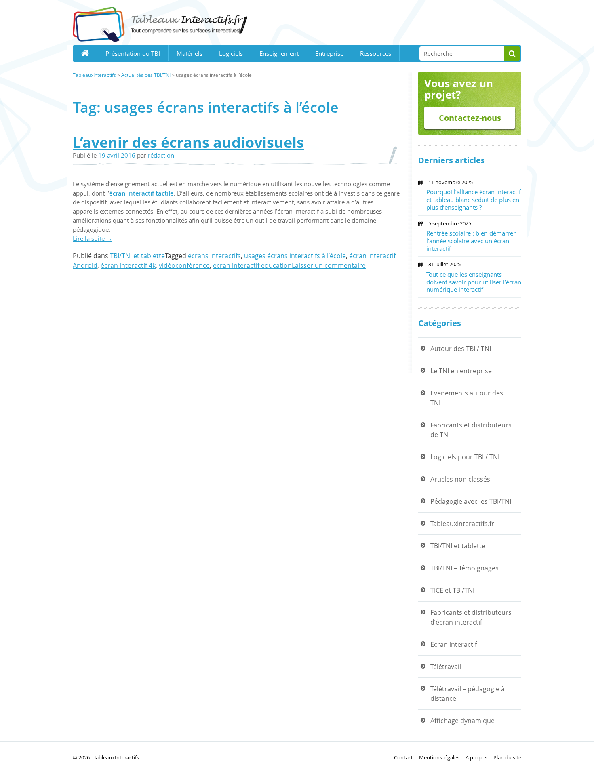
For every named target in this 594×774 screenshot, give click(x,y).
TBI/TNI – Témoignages (464, 568)
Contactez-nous (470, 117)
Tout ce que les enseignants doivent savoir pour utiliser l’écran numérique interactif (473, 282)
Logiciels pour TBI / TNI (464, 456)
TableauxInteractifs (94, 75)
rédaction (161, 155)
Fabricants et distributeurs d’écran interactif (471, 617)
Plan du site (507, 757)
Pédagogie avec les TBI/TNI (470, 501)
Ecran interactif (453, 644)
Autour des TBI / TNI (460, 348)
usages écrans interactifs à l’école (295, 255)
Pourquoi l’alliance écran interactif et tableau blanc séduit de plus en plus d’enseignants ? (473, 199)
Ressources (375, 53)
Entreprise (329, 53)
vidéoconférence (184, 265)
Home (85, 53)
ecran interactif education (252, 265)
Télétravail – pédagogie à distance (467, 693)
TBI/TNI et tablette (137, 255)
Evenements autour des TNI (466, 398)
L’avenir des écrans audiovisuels (188, 142)
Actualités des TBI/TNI (146, 75)
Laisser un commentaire (329, 265)
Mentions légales (439, 757)
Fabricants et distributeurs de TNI (471, 430)
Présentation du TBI (132, 53)
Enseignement (279, 53)
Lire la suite (92, 238)
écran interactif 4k (128, 265)
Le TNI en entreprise (461, 370)
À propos (476, 757)
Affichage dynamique (462, 720)
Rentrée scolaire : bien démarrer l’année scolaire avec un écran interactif (471, 240)
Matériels (189, 53)
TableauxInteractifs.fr (462, 523)
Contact (403, 757)
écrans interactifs (214, 255)
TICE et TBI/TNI (452, 590)
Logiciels (231, 53)
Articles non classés (460, 479)
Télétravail (445, 666)
